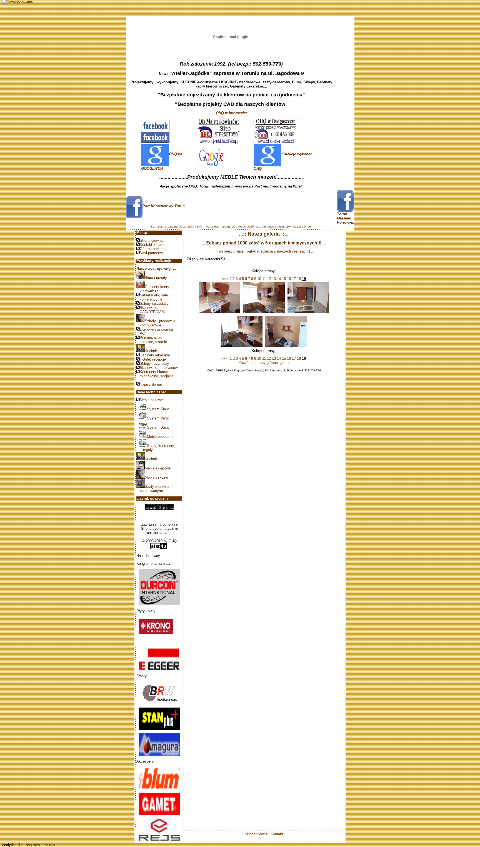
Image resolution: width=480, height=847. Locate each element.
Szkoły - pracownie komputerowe (155, 323)
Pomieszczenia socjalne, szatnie (151, 340)
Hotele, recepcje (153, 359)
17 (293, 279)
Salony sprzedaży (154, 303)
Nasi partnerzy (151, 253)
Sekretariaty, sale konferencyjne (152, 297)
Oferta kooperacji (153, 249)
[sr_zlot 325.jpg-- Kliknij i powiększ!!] (286, 347)
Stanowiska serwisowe (159, 368)
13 (273, 279)
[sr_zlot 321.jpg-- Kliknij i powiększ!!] (219, 313)
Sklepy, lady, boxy (154, 363)
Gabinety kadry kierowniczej (152, 289)
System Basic (158, 427)
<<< (225, 279)
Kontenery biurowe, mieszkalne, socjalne (155, 374)
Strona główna (151, 240)
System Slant (158, 409)
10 (258, 279)
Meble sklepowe (158, 468)
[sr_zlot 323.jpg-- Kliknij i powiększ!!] (308, 313)
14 (278, 279)
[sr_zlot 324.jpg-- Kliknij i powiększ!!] (241, 347)
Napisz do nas (151, 384)
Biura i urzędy (156, 278)
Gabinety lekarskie (155, 355)
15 (283, 279)
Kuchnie (151, 351)
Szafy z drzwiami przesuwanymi (154, 488)
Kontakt (277, 834)
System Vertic (158, 418)
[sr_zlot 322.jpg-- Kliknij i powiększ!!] (264, 313)
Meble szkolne (156, 477)
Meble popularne (160, 436)
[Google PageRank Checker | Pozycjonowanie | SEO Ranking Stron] (17, 2)
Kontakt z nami (152, 245)
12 (268, 279)
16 (288, 279)
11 (263, 279)
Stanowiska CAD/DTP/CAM (150, 310)
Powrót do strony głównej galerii (263, 363)
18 (298, 279)
